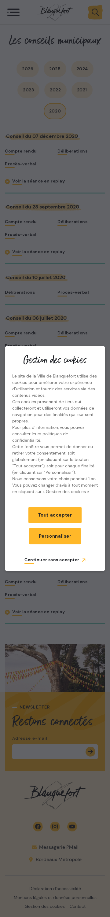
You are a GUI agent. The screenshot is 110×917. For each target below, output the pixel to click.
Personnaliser (55, 536)
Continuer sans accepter (51, 559)
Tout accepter (55, 515)
